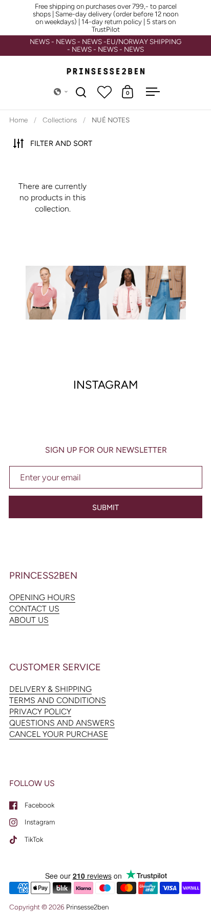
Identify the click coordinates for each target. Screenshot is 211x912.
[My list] (104, 91)
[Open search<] (81, 92)
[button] (61, 91)
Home (18, 120)
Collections (60, 120)
